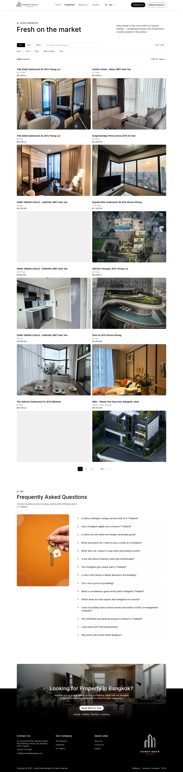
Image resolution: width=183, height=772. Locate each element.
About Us (98, 741)
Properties (60, 745)
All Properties (61, 741)
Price (29, 51)
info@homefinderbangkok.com (29, 753)
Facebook (146, 768)
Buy (29, 45)
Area (19, 51)
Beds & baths (50, 51)
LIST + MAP (159, 45)
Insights (98, 748)
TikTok (163, 768)
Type (38, 51)
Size (62, 51)
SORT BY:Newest (158, 59)
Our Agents (60, 748)
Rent (38, 45)
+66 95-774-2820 (24, 750)
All (21, 45)
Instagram (155, 768)
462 (102, 469)
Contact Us (99, 745)
